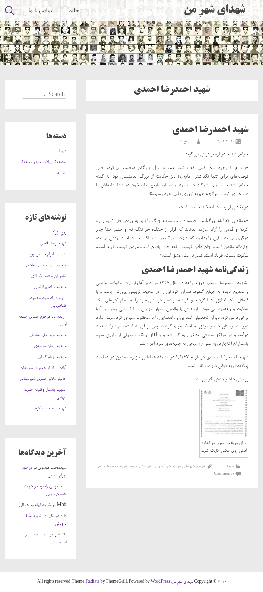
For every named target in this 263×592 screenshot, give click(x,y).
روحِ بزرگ (58, 232)
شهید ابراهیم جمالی (35, 505)
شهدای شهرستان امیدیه (189, 466)
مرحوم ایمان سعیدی (50, 346)
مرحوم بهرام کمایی (51, 357)
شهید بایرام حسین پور (48, 254)
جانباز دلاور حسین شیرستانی (43, 379)
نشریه (61, 173)
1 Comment (224, 474)
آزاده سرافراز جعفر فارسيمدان (43, 368)
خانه (74, 10)
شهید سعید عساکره (50, 408)
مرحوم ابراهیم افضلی (50, 287)
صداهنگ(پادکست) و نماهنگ (42, 162)
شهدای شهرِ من (214, 10)
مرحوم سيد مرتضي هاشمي (45, 265)
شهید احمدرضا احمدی (210, 130)
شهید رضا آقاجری (52, 243)
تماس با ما (40, 10)
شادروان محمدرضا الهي (48, 276)
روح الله (184, 141)
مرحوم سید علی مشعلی (47, 335)
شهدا (230, 466)
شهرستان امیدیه (140, 466)
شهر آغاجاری (162, 466)
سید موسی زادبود (52, 486)
